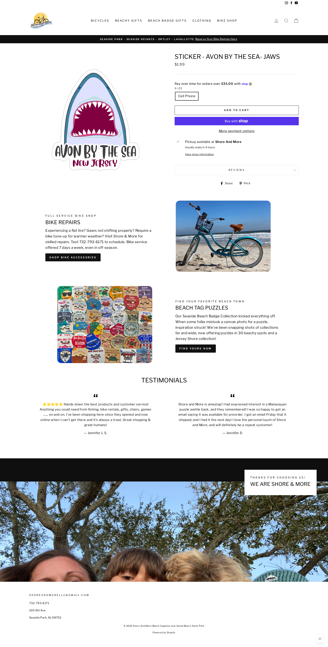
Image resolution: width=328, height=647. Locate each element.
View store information (199, 154)
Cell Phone (186, 96)
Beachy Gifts (128, 20)
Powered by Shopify (164, 632)
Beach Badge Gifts (167, 20)
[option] (164, 39)
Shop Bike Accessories (73, 257)
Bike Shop (227, 20)
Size (179, 88)
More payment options (237, 131)
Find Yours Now (195, 348)
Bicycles (100, 20)
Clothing (201, 20)
